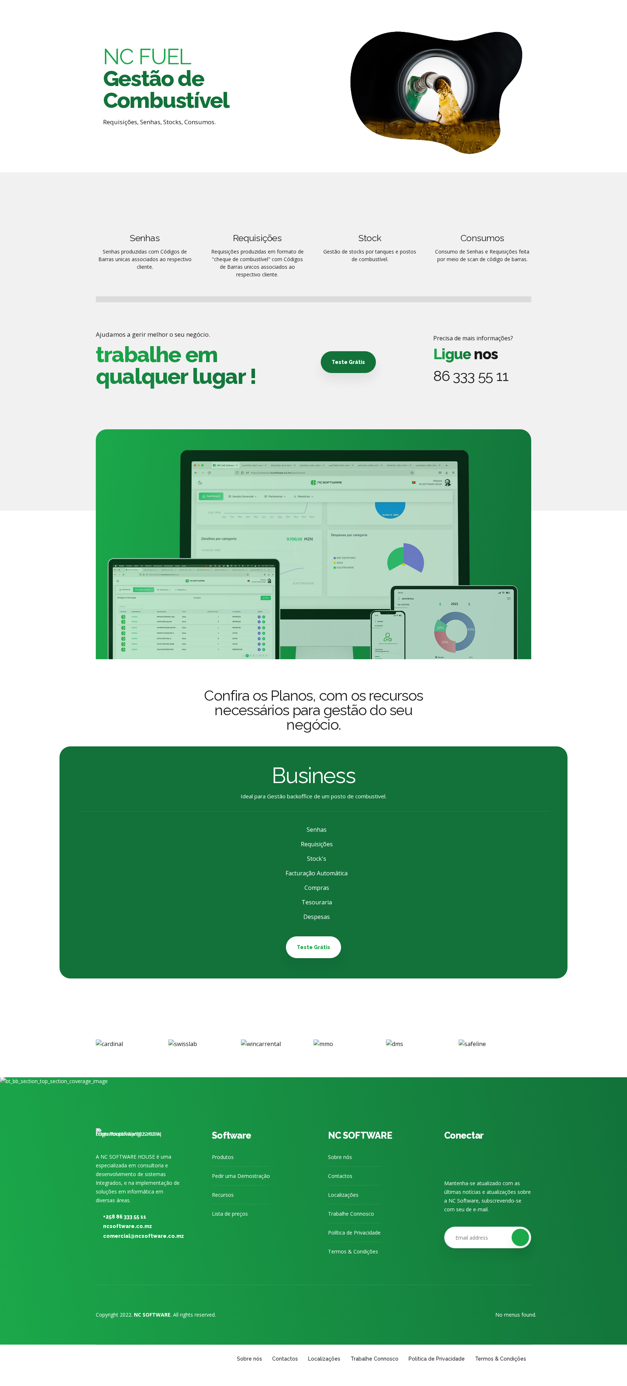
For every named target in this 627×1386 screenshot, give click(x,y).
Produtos (223, 1157)
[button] (85, 1043)
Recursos (223, 1194)
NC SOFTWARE (360, 1135)
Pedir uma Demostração (241, 1175)
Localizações (343, 1194)
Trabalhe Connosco (351, 1213)
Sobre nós (340, 1157)
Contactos (340, 1175)
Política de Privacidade (354, 1232)
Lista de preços (230, 1213)
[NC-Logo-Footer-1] (128, 1135)
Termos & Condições (353, 1251)
